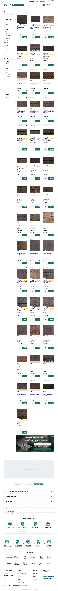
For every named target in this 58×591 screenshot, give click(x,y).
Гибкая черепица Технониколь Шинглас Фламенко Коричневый (21, 366)
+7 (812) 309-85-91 (51, 0)
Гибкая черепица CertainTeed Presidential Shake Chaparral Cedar (34, 225)
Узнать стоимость (39, 484)
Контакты (34, 571)
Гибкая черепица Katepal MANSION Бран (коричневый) (48, 282)
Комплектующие (20, 586)
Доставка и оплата (35, 573)
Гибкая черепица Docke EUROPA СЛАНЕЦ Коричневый (21, 395)
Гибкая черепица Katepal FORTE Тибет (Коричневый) (21, 254)
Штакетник (20, 574)
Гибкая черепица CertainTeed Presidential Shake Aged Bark (47, 197)
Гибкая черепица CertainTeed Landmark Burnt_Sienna (47, 168)
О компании (34, 576)
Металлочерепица (21, 571)
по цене (28, 10)
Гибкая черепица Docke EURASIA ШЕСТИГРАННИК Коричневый (48, 56)
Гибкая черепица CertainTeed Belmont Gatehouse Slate (47, 84)
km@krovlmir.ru (6, 573)
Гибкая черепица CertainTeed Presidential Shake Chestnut (34, 197)
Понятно (15, 585)
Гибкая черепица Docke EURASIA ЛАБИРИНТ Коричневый (21, 56)
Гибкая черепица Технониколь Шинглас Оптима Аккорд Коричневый (21, 422)
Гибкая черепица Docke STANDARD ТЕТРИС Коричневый (35, 56)
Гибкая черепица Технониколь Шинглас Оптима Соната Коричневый (21, 27)
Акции (34, 577)
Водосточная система (21, 583)
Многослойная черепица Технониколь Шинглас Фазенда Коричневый (34, 27)
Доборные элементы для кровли (23, 585)
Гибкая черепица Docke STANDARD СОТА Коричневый (22, 84)
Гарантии (34, 580)
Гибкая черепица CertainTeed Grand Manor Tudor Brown (35, 140)
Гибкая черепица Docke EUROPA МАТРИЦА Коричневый (47, 366)
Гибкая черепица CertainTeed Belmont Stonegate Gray (21, 112)
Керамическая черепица (21, 582)
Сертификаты (35, 579)
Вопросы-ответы (35, 574)
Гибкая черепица (20, 576)
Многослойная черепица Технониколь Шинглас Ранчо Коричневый (47, 27)
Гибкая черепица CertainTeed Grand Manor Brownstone (22, 140)
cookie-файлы (10, 585)
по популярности (23, 10)
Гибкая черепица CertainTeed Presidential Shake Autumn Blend (21, 225)
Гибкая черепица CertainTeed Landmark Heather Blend (21, 197)
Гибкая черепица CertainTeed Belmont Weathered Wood (34, 112)
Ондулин (19, 579)
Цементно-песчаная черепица (22, 580)
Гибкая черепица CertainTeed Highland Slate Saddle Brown (34, 168)
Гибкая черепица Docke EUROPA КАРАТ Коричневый (34, 366)
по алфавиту (33, 10)
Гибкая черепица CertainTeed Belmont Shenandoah (34, 84)
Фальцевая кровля (21, 577)
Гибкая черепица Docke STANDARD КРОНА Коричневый (35, 395)
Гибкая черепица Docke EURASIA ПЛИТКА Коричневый (48, 395)
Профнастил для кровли (22, 573)
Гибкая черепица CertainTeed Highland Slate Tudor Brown (47, 140)
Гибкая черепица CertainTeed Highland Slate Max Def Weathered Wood (21, 168)
